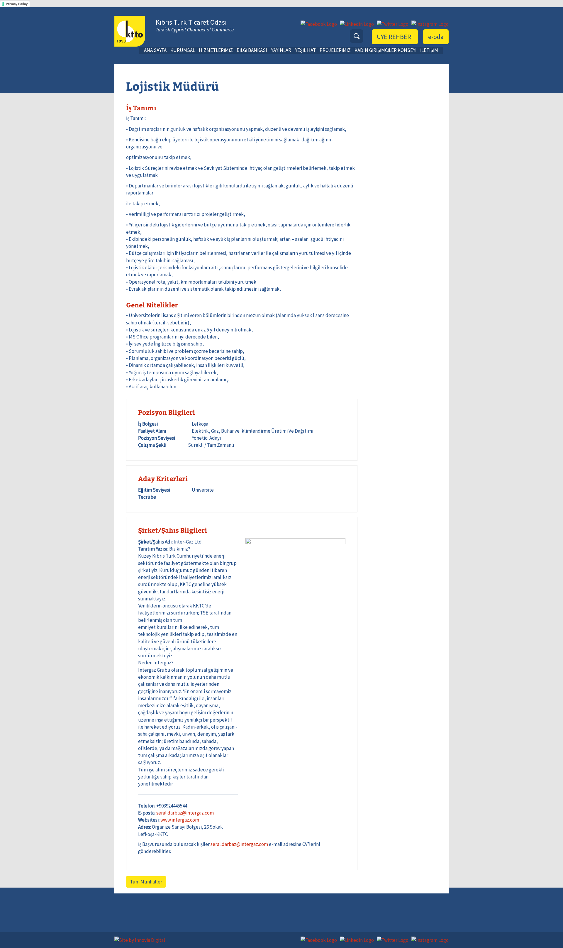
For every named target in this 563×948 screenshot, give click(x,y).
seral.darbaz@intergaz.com (185, 813)
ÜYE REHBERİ (395, 37)
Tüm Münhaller (146, 881)
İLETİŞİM (429, 50)
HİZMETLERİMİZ (216, 50)
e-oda (436, 37)
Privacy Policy (17, 4)
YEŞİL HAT (305, 50)
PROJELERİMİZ (335, 50)
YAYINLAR (281, 50)
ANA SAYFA (155, 50)
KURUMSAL (182, 50)
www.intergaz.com (179, 820)
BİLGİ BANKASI (252, 50)
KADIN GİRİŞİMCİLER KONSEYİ (385, 50)
